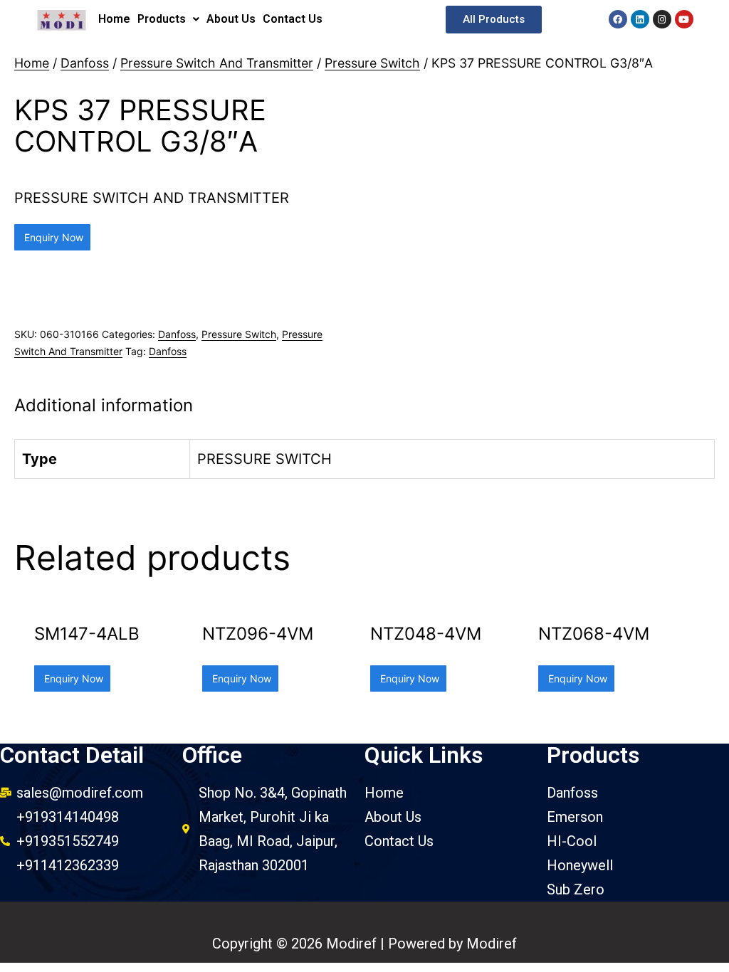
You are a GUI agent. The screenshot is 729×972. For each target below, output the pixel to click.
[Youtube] (684, 19)
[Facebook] (618, 19)
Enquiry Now (52, 237)
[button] (494, 19)
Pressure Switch (372, 63)
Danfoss (85, 63)
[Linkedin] (640, 19)
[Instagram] (662, 19)
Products (161, 19)
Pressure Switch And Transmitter (216, 63)
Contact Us (292, 19)
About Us (231, 19)
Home (114, 19)
